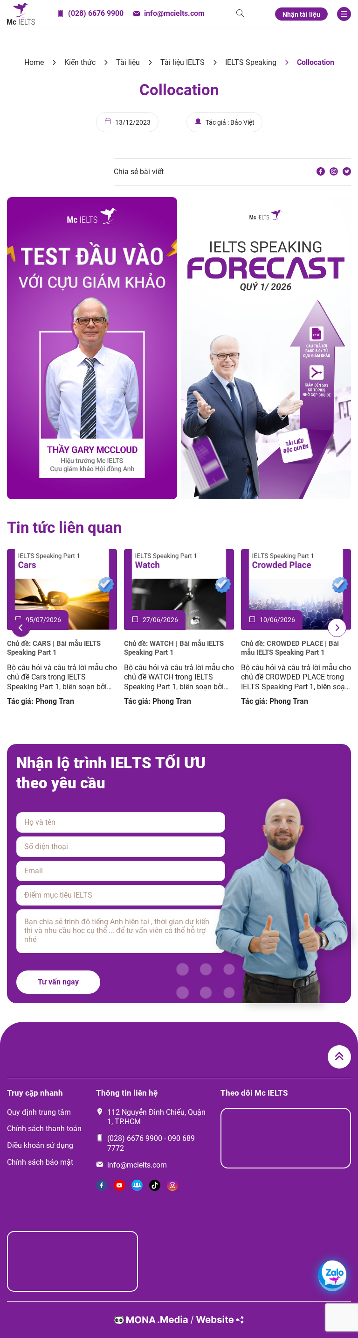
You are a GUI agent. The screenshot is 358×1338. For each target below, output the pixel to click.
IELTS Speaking (250, 62)
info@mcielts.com (137, 1165)
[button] (21, 627)
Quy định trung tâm (39, 1112)
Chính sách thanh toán (44, 1128)
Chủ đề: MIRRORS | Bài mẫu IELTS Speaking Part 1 (175, 648)
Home (34, 62)
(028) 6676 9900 (134, 1138)
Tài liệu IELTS (182, 62)
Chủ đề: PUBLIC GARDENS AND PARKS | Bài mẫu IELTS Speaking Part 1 (56, 648)
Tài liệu (128, 62)
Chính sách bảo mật (40, 1162)
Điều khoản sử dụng (40, 1145)
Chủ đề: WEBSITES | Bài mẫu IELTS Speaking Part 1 (293, 648)
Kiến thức (80, 62)
